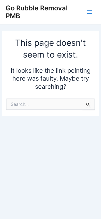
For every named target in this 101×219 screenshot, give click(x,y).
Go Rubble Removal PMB (37, 12)
